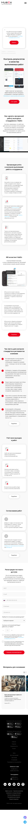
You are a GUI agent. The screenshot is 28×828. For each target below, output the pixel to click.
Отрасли (14, 744)
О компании (14, 759)
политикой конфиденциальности (14, 638)
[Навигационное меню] (25, 3)
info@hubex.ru (14, 768)
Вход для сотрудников (13, 799)
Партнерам (14, 757)
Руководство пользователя (14, 762)
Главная (3, 51)
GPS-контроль (15, 207)
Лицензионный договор (18, 791)
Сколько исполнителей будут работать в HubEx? (11, 625)
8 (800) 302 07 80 (14, 770)
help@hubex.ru (14, 777)
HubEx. (11, 803)
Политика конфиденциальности (13, 795)
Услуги (14, 748)
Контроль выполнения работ (8, 53)
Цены (14, 753)
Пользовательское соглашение (13, 797)
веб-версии (9, 547)
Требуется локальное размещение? (13, 617)
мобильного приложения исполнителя (14, 546)
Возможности (11, 51)
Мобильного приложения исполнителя (14, 96)
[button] (14, 102)
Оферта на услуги (8, 791)
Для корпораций (14, 755)
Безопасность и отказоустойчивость (13, 793)
